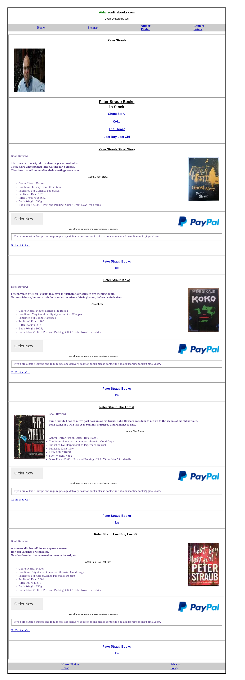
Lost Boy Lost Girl (117, 136)
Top (117, 268)
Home (41, 27)
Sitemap (93, 27)
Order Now (23, 219)
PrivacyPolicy (175, 666)
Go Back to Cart (20, 245)
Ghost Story (116, 113)
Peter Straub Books (116, 261)
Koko (117, 121)
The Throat (117, 129)
